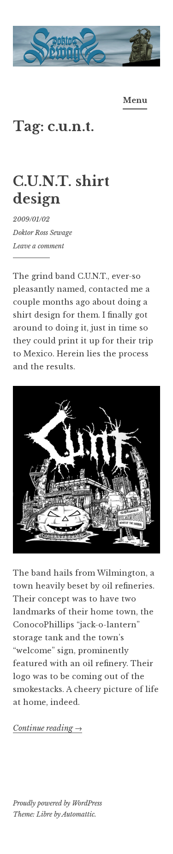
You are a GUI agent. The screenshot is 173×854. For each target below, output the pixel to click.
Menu (135, 100)
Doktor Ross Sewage (42, 233)
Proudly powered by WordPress (57, 803)
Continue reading (47, 728)
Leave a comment (38, 246)
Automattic (78, 814)
